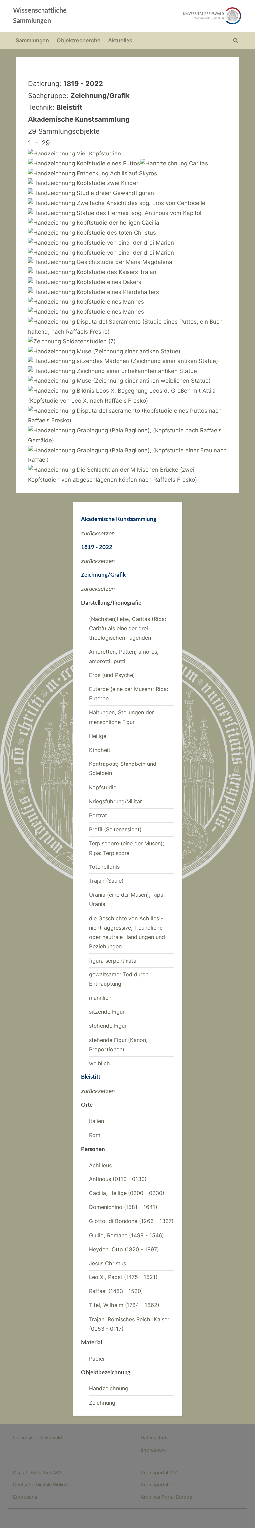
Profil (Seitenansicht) (115, 829)
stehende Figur (108, 1025)
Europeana (25, 1497)
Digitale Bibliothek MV (37, 1472)
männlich (100, 997)
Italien (96, 1121)
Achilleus (100, 1165)
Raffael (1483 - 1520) (116, 1291)
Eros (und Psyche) (112, 675)
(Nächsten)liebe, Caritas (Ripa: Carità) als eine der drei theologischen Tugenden (127, 628)
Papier (97, 1358)
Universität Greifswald (37, 1437)
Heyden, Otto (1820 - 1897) (124, 1249)
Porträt (98, 815)
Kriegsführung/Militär (115, 801)
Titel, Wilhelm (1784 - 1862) (124, 1305)
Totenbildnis (104, 867)
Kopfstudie (102, 787)
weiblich (99, 1063)
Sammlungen (32, 40)
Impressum (153, 1450)
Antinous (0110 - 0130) (118, 1179)
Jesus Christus (107, 1263)
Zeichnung (102, 1402)
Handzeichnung (108, 1388)
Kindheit (99, 750)
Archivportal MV (159, 1472)
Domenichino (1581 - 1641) (123, 1207)
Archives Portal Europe (166, 1497)
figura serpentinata (112, 960)
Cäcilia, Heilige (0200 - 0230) (126, 1193)
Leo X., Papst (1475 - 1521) (123, 1277)
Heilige (97, 736)
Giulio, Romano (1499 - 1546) (126, 1235)
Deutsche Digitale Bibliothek (44, 1484)
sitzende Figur (107, 1011)
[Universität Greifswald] (173, 15)
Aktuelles (120, 40)
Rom (94, 1135)
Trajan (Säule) (106, 880)
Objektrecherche (79, 40)
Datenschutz (155, 1437)
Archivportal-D (157, 1484)
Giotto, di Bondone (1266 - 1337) (131, 1221)
